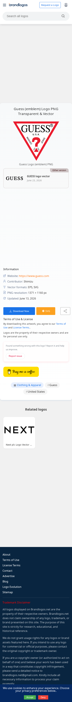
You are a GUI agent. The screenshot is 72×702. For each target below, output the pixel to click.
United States (36, 391)
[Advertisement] (36, 63)
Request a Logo (50, 5)
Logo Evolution (12, 587)
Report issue (15, 356)
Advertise (9, 576)
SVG (47, 311)
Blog (5, 581)
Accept (29, 697)
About (6, 554)
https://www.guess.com (34, 276)
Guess (53, 385)
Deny (43, 697)
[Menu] (5, 5)
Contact (7, 571)
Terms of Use (11, 560)
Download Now (21, 311)
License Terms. (21, 327)
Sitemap (8, 592)
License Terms (11, 565)
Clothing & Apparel (28, 385)
